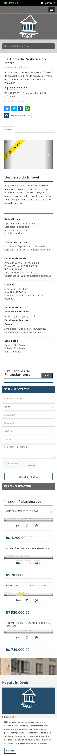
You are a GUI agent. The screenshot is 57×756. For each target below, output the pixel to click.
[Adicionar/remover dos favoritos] (51, 511)
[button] (8, 154)
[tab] (28, 389)
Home (7, 46)
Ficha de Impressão (20, 115)
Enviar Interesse (28, 476)
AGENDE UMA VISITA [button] (19, 486)
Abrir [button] (47, 375)
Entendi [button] (10, 751)
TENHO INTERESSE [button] (18, 389)
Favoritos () (49, 2)
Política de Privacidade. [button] (37, 744)
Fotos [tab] (9, 129)
